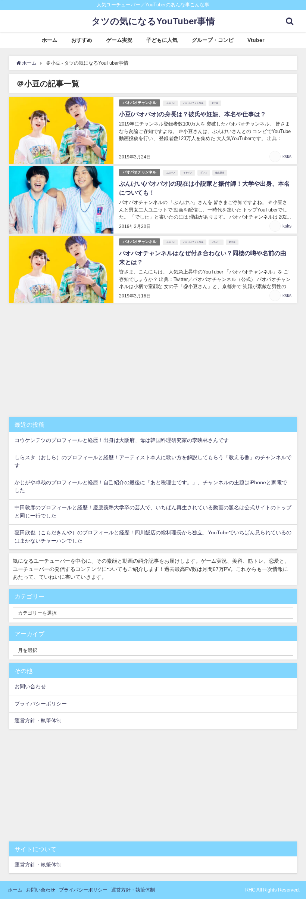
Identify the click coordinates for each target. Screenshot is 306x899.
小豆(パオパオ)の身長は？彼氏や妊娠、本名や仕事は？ (192, 114)
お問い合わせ (30, 686)
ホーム (49, 40)
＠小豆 (215, 103)
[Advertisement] (153, 361)
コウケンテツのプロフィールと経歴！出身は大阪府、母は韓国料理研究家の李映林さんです (122, 440)
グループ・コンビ (213, 40)
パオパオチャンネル (139, 102)
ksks (286, 156)
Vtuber (255, 40)
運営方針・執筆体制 (38, 720)
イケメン (187, 173)
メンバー (216, 242)
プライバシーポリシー (41, 703)
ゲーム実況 (119, 40)
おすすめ (81, 40)
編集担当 (219, 173)
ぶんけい (170, 103)
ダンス (203, 173)
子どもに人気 (162, 40)
